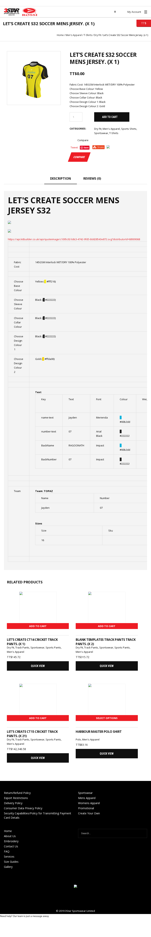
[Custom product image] (34, 78)
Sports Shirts (128, 129)
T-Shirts (88, 35)
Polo (78, 739)
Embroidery (11, 841)
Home (60, 35)
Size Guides (11, 861)
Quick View (38, 666)
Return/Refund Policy (17, 793)
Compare (82, 140)
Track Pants (22, 647)
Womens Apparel (89, 803)
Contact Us (11, 846)
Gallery (8, 867)
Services (9, 856)
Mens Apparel (87, 798)
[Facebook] (75, 899)
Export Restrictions (16, 798)
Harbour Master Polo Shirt (99, 731)
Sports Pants (53, 647)
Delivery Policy (13, 803)
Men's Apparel (74, 35)
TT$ (141, 23)
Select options (107, 718)
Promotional (86, 808)
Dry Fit (97, 35)
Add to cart (110, 117)
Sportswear (101, 133)
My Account (134, 12)
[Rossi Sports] (75, 887)
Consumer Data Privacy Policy (23, 808)
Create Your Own (89, 813)
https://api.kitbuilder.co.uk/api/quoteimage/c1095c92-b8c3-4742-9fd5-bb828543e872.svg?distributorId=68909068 (74, 239)
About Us (10, 836)
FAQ (6, 851)
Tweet (74, 147)
